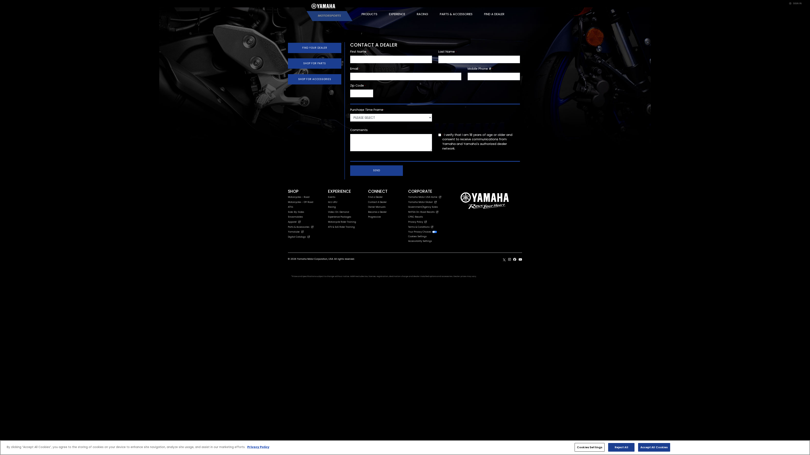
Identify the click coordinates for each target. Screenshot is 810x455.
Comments (359, 130)
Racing (332, 207)
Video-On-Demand (338, 212)
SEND (376, 170)
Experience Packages (339, 216)
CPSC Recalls (415, 216)
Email (355, 69)
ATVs (290, 207)
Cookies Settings (589, 447)
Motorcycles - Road (298, 197)
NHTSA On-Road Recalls (422, 212)
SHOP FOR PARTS (314, 63)
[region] (405, 447)
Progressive (374, 216)
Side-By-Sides (296, 212)
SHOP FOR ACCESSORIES (314, 79)
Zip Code (358, 85)
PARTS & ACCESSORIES (456, 14)
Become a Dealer (377, 212)
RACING (422, 14)
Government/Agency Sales (423, 207)
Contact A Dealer (377, 202)
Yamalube (294, 231)
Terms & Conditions (419, 227)
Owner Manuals (377, 207)
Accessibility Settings (420, 241)
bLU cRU (332, 202)
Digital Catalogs (297, 236)
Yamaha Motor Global (420, 202)
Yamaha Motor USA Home (422, 197)
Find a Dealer (375, 197)
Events (331, 197)
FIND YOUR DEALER (314, 48)
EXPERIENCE (397, 14)
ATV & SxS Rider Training (341, 227)
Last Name (447, 52)
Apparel (292, 221)
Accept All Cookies (654, 447)
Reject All (621, 447)
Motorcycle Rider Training (342, 221)
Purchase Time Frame (367, 110)
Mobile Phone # (480, 69)
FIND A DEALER (494, 14)
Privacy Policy (416, 221)
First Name (359, 52)
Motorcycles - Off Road (300, 202)
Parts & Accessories (298, 227)
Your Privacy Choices (420, 231)
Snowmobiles (295, 216)
